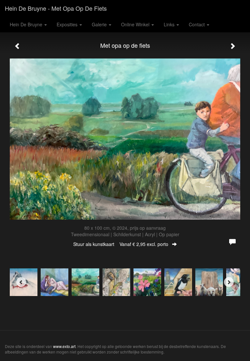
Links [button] (170, 24)
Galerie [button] (100, 24)
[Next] (229, 282)
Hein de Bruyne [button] (27, 24)
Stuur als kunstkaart (120, 244)
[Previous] (21, 282)
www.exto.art (64, 346)
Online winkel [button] (136, 24)
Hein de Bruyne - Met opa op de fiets (56, 8)
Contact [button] (197, 24)
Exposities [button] (68, 24)
